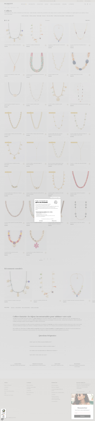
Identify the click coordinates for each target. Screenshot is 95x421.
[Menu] (5, 409)
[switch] (4, 417)
